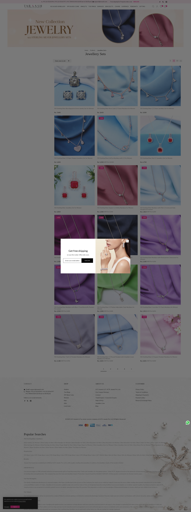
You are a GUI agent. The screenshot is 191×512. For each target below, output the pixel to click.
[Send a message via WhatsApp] (187, 422)
